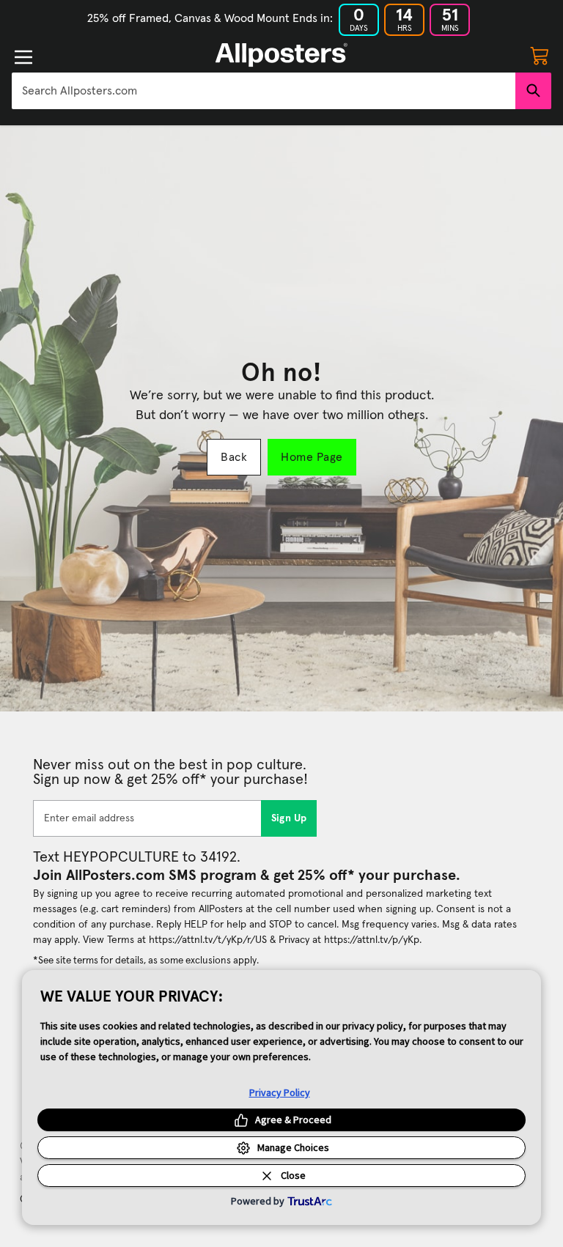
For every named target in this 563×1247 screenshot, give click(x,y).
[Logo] (281, 55)
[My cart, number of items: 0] (539, 55)
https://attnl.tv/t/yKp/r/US (208, 940)
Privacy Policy (279, 1092)
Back (234, 457)
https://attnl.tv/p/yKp (371, 940)
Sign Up (289, 818)
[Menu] (23, 57)
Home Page (311, 457)
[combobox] (263, 91)
